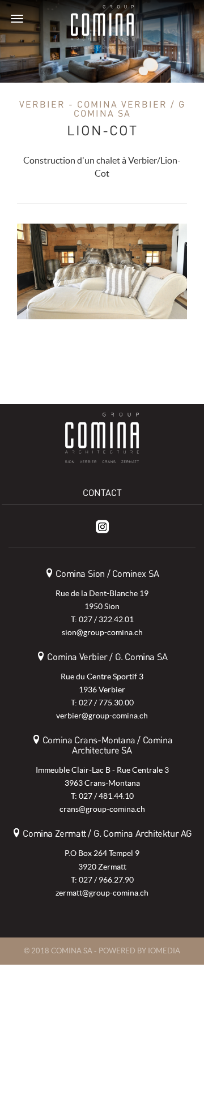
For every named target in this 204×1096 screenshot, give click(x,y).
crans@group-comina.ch (102, 809)
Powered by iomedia (139, 951)
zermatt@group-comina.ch (102, 892)
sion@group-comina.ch (102, 632)
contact (102, 492)
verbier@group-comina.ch (102, 715)
